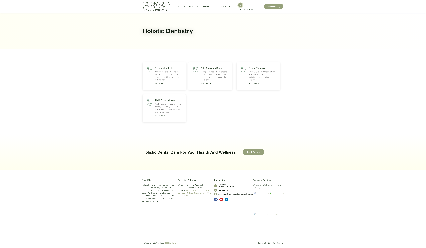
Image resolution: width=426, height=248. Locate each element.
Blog (215, 6)
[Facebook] (216, 199)
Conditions (193, 6)
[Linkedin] (226, 199)
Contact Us (225, 6)
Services (205, 6)
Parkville (184, 195)
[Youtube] (221, 199)
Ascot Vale (207, 193)
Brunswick (198, 193)
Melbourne (190, 190)
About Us (181, 6)
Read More (159, 83)
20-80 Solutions (170, 243)
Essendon (199, 190)
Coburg (190, 193)
